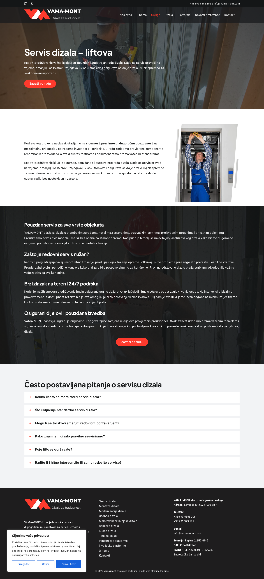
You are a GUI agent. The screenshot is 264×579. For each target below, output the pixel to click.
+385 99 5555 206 (200, 3)
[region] (46, 551)
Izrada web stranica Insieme (154, 571)
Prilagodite (24, 564)
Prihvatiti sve (68, 564)
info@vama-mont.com (227, 3)
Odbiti (45, 564)
